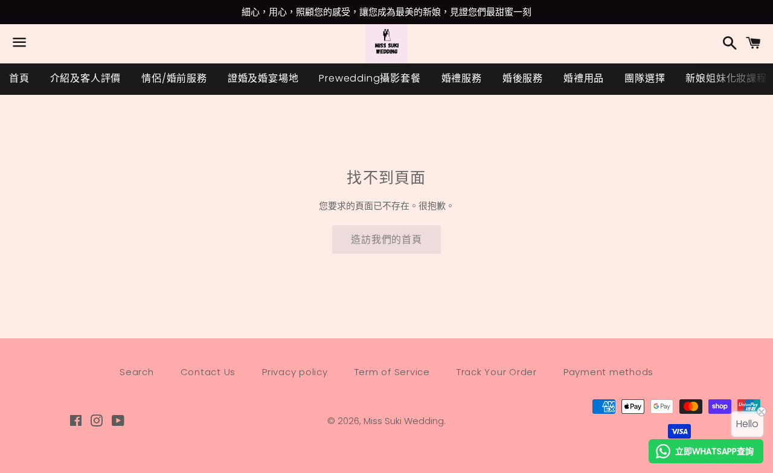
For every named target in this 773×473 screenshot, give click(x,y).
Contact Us (208, 371)
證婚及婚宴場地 (263, 78)
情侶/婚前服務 (174, 78)
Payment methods (608, 371)
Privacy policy (295, 371)
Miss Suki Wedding (404, 420)
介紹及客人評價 (85, 78)
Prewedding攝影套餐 (369, 78)
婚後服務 (522, 78)
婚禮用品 (583, 78)
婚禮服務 (461, 78)
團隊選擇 (644, 78)
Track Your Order (497, 371)
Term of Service (392, 371)
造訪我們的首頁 (386, 239)
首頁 (19, 78)
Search (137, 371)
